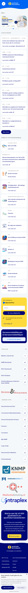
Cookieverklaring (5, 561)
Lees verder (9, 584)
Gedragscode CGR (6, 567)
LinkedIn (14, 567)
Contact (14, 564)
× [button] (26, 574)
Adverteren (15, 561)
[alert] (14, 583)
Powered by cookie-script (14, 591)
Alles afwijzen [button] (21, 587)
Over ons (14, 570)
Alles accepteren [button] (7, 587)
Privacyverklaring (5, 564)
